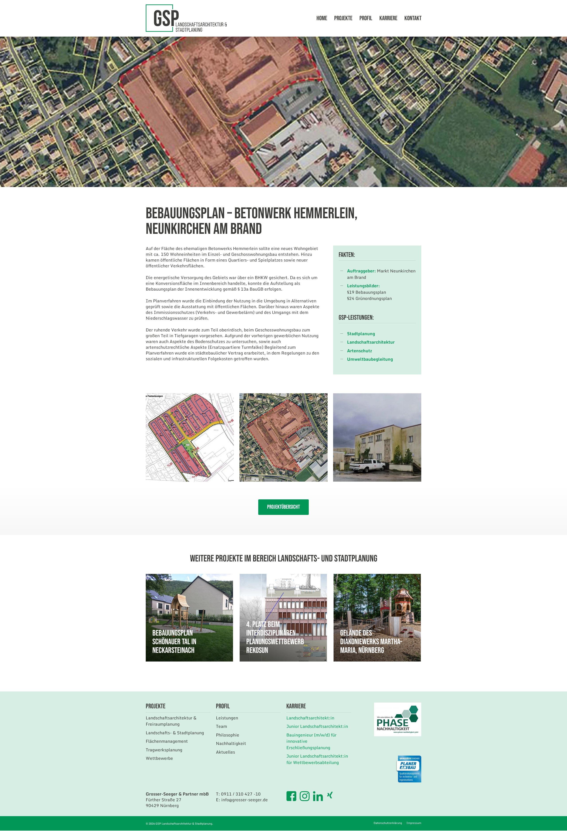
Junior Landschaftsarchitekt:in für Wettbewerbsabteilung (317, 759)
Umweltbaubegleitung (370, 359)
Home (322, 18)
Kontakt (412, 18)
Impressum (413, 823)
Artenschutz (359, 350)
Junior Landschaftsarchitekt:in (317, 726)
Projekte (343, 18)
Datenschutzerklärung (388, 823)
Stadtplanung (361, 333)
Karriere (388, 18)
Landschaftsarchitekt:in (310, 717)
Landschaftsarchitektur (371, 342)
